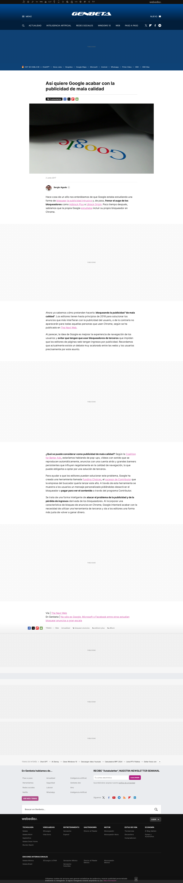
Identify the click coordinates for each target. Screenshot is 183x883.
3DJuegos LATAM (50, 860)
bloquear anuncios (82, 628)
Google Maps (81, 67)
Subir (153, 819)
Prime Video (127, 67)
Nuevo (153, 16)
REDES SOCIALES (84, 25)
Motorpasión (109, 831)
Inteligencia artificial (78, 778)
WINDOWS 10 (104, 25)
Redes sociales (29, 787)
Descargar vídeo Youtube (91, 762)
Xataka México (28, 860)
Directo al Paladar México (90, 861)
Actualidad (65, 628)
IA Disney (55, 762)
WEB (118, 25)
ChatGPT (46, 67)
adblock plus (99, 628)
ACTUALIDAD (35, 25)
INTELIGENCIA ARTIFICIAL (58, 25)
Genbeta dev (75, 783)
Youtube (114, 797)
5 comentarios (55, 99)
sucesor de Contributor (118, 479)
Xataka (25, 831)
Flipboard (150, 25)
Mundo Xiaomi (28, 845)
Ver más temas (30, 798)
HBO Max (146, 67)
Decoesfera (129, 834)
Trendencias (129, 831)
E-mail (76, 99)
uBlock (112, 628)
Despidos (69, 67)
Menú (29, 16)
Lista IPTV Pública (133, 762)
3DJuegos (47, 831)
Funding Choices (92, 479)
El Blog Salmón (150, 831)
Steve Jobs (57, 67)
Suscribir (134, 778)
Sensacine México (70, 860)
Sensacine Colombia (67, 865)
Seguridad (50, 783)
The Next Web (69, 327)
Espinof (66, 834)
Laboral (49, 787)
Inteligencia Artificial (78, 792)
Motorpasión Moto (111, 834)
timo (72, 787)
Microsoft (94, 67)
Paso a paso (27, 778)
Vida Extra (47, 834)
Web (57, 628)
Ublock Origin (94, 204)
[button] (61, 187)
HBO (137, 67)
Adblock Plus (76, 204)
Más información (110, 881)
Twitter (145, 25)
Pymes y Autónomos (149, 835)
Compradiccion (130, 838)
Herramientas (28, 783)
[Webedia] (29, 818)
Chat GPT (44, 762)
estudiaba (86, 208)
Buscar (156, 809)
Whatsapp (115, 67)
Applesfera (27, 838)
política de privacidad (127, 783)
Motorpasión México (109, 861)
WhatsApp (50, 792)
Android (104, 67)
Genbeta (91, 13)
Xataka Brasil (27, 864)
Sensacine (67, 831)
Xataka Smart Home (30, 841)
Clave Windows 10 (70, 762)
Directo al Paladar (90, 831)
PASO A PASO (131, 25)
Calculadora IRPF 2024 (114, 762)
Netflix (25, 792)
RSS (124, 797)
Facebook (155, 25)
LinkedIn (135, 797)
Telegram (159, 25)
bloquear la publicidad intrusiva (74, 200)
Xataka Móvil (27, 834)
